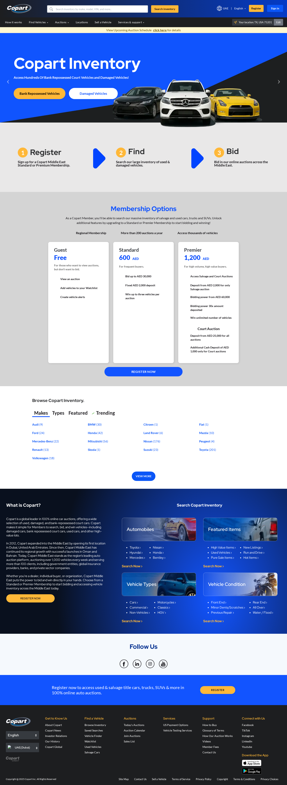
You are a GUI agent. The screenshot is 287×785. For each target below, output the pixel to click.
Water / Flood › (263, 612)
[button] (51, 9)
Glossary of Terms (213, 730)
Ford (35, 433)
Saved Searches (94, 730)
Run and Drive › (253, 552)
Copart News (53, 730)
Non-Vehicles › (140, 612)
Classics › (164, 607)
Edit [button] (278, 22)
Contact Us (209, 752)
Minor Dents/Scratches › (228, 607)
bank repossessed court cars (46, 531)
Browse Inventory (95, 725)
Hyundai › (136, 552)
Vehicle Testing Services (177, 730)
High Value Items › (223, 547)
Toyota (204, 449)
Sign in (275, 8)
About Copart (53, 725)
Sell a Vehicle (103, 22)
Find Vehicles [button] (37, 22)
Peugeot (205, 441)
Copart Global (53, 746)
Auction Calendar (134, 730)
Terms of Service (181, 779)
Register (256, 8)
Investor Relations (56, 736)
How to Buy (209, 725)
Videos (206, 741)
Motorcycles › (167, 602)
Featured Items (224, 529)
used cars (73, 531)
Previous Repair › (222, 612)
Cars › (134, 602)
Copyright (222, 779)
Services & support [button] (130, 22)
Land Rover (151, 433)
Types (58, 413)
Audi (35, 424)
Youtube (247, 746)
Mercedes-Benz (42, 441)
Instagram (248, 736)
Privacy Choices (269, 779)
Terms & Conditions (244, 779)
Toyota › (135, 547)
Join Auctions (132, 736)
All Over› (259, 607)
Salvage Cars (92, 752)
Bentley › (159, 558)
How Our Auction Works (217, 736)
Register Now (30, 598)
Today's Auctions (134, 725)
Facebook (248, 725)
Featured (78, 413)
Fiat (202, 424)
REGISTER (217, 690)
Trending (105, 413)
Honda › (158, 552)
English (238, 8)
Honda (92, 433)
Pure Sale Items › (222, 558)
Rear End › (260, 602)
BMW (92, 424)
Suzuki (148, 449)
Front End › (218, 602)
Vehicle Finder (93, 736)
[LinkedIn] (137, 661)
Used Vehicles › (221, 552)
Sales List (129, 741)
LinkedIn (247, 741)
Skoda (92, 449)
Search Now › (132, 566)
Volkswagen (40, 458)
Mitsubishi (95, 441)
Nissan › (158, 547)
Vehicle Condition (227, 584)
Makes (41, 413)
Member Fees (210, 746)
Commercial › (139, 607)
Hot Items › (250, 558)
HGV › (162, 612)
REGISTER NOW (143, 371)
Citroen (149, 424)
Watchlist (90, 741)
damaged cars (15, 531)
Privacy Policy (203, 779)
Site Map (124, 779)
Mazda (204, 433)
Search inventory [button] (164, 9)
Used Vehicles (93, 746)
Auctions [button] (61, 22)
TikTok (246, 730)
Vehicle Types (141, 584)
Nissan (148, 441)
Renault (37, 449)
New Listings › (253, 547)
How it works (13, 22)
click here (160, 30)
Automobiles (140, 529)
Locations (82, 22)
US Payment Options (175, 725)
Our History (52, 741)
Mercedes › (137, 558)
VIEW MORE (144, 476)
